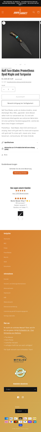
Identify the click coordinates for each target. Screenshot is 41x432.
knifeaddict (18, 428)
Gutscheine (7, 266)
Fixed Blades (7, 253)
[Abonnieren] (35, 389)
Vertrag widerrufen (9, 316)
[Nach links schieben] (16, 64)
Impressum (7, 293)
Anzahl (3, 85)
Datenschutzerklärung (10, 307)
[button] (2, 12)
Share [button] (5, 155)
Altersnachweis (8, 288)
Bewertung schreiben (20, 173)
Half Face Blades (7, 68)
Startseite (7, 239)
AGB (5, 297)
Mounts (6, 257)
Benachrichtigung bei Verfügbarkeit (20, 103)
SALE (5, 262)
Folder (6, 248)
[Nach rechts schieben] (25, 64)
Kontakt (6, 279)
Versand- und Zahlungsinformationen (15, 284)
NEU (5, 243)
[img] (20, 190)
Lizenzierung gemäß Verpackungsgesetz (16, 311)
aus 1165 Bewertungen (20, 193)
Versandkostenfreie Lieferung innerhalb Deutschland (19, 82)
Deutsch (19, 411)
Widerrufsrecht (8, 302)
